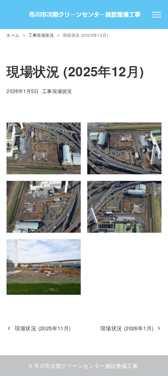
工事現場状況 (57, 90)
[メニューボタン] (156, 15)
